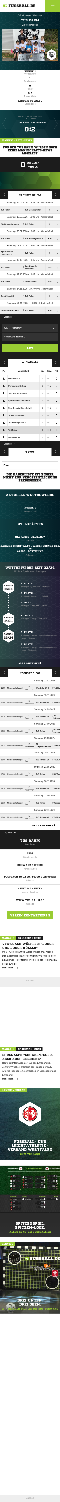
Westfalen (37, 15)
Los (30, 348)
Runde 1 (30, 71)
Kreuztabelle (4, 362)
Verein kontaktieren (30, 915)
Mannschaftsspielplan (4, 194)
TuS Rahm (30, 840)
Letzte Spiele (56, 194)
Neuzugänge (56, 451)
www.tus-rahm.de (30, 900)
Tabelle (32, 362)
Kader (30, 452)
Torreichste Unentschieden (56, 672)
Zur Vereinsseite (30, 25)
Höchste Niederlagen (4, 672)
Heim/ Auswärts (56, 362)
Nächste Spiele (30, 195)
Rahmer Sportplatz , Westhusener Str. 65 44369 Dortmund (30, 548)
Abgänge (4, 451)
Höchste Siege (30, 673)
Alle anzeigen (29, 663)
